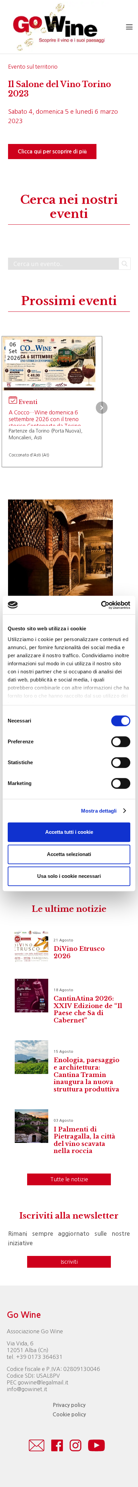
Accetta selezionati (69, 854)
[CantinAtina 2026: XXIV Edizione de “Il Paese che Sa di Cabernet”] (31, 995)
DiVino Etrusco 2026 (79, 952)
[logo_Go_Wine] (58, 27)
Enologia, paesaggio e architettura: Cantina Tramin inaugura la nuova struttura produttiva (86, 1074)
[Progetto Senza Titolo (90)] (60, 552)
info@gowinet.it (27, 1389)
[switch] (120, 741)
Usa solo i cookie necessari (69, 876)
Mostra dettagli (99, 811)
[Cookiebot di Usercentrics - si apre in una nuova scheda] (101, 605)
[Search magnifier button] (124, 263)
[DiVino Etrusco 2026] (31, 946)
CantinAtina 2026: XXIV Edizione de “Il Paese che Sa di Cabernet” (88, 1009)
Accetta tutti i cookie (69, 832)
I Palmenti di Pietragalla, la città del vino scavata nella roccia (84, 1140)
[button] (129, 27)
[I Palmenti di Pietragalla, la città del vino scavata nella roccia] (31, 1126)
